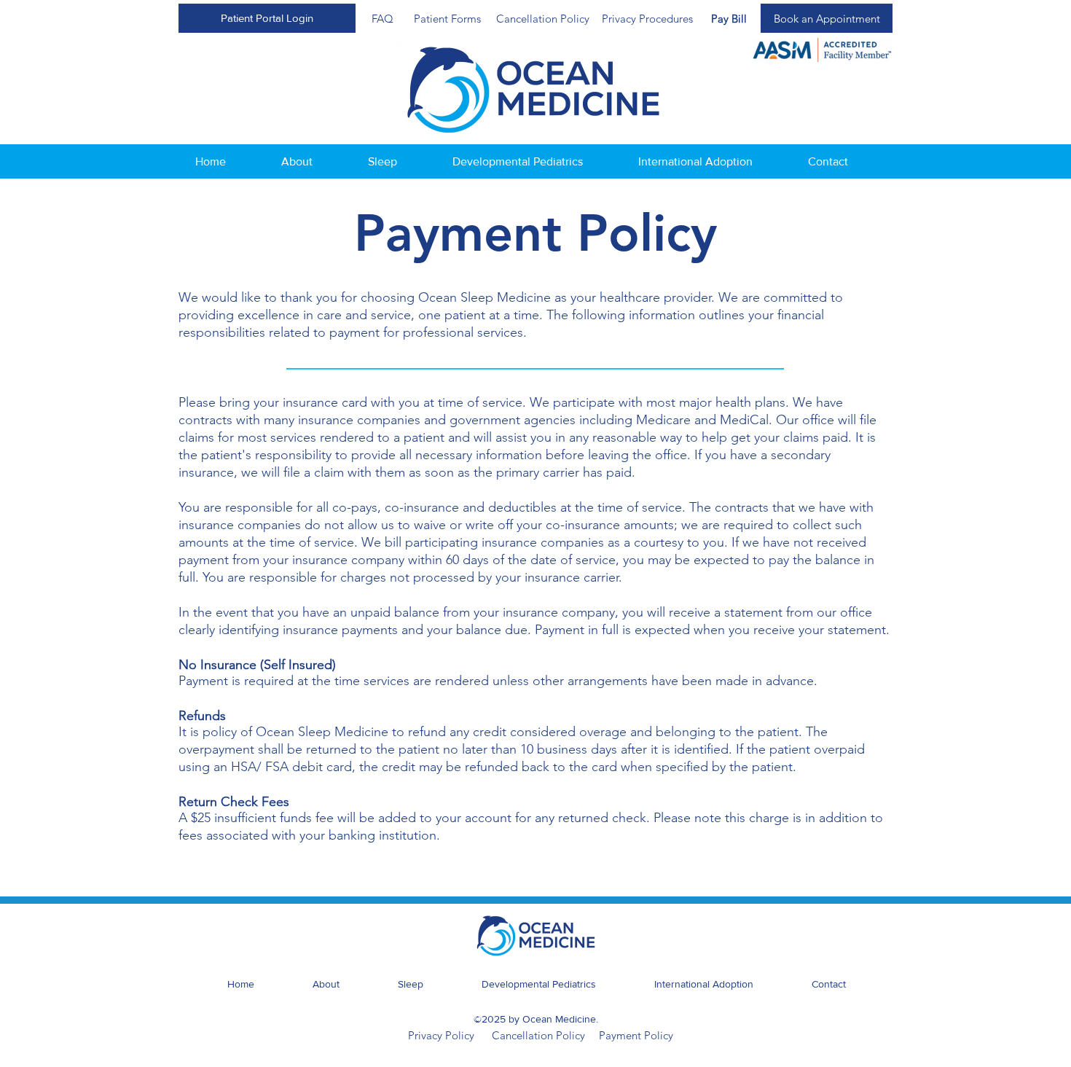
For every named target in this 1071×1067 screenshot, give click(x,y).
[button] (267, 18)
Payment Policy (636, 1035)
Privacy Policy (441, 1035)
